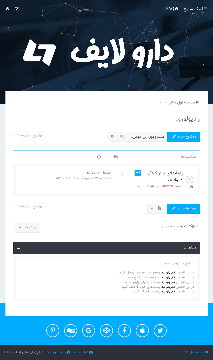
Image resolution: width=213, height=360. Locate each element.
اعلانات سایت (146, 186)
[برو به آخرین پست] (88, 173)
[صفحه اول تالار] (106, 52)
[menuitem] (173, 9)
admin (168, 186)
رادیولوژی (188, 119)
